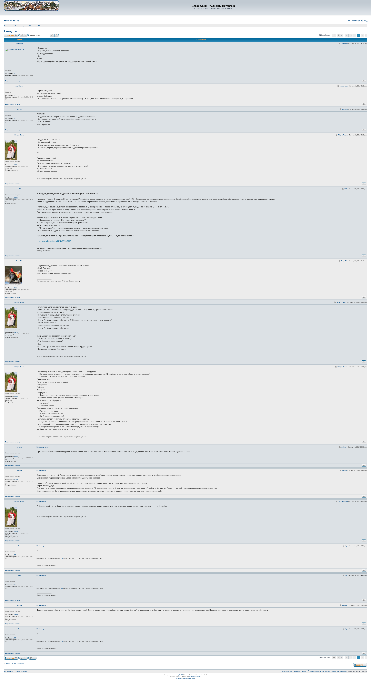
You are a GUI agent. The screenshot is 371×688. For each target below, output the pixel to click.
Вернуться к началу (12, 81)
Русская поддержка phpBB (185, 678)
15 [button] (362, 35)
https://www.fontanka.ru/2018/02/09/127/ (54, 241)
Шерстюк (19, 43)
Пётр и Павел (19, 135)
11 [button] (347, 35)
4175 (16, 165)
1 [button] (341, 35)
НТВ (19, 189)
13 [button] (354, 35)
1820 (16, 456)
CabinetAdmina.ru (195, 676)
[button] (334, 35)
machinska (19, 86)
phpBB (180, 675)
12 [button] (351, 35)
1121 (16, 288)
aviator (19, 447)
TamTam (19, 109)
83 (15, 555)
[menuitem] (16, 20)
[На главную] (31, 5)
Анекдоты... (11, 31)
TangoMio (19, 261)
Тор (19, 546)
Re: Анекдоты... (42, 447)
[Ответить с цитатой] (364, 81)
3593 (16, 198)
